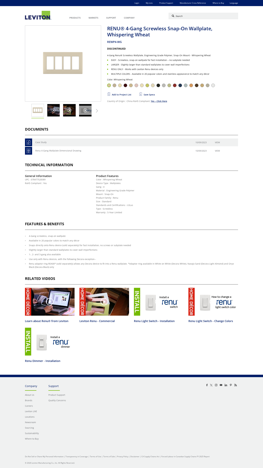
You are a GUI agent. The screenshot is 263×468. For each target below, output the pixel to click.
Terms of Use (95, 456)
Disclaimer (134, 456)
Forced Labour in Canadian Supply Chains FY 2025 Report (185, 456)
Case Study (41, 142)
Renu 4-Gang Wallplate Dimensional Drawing (58, 150)
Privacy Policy (122, 456)
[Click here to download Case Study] (28, 142)
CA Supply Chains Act (150, 456)
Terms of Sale (109, 456)
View (217, 142)
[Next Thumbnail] (96, 111)
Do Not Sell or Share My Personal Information (44, 456)
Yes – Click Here (159, 101)
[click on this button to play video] (53, 110)
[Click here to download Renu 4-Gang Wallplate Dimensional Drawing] (28, 151)
